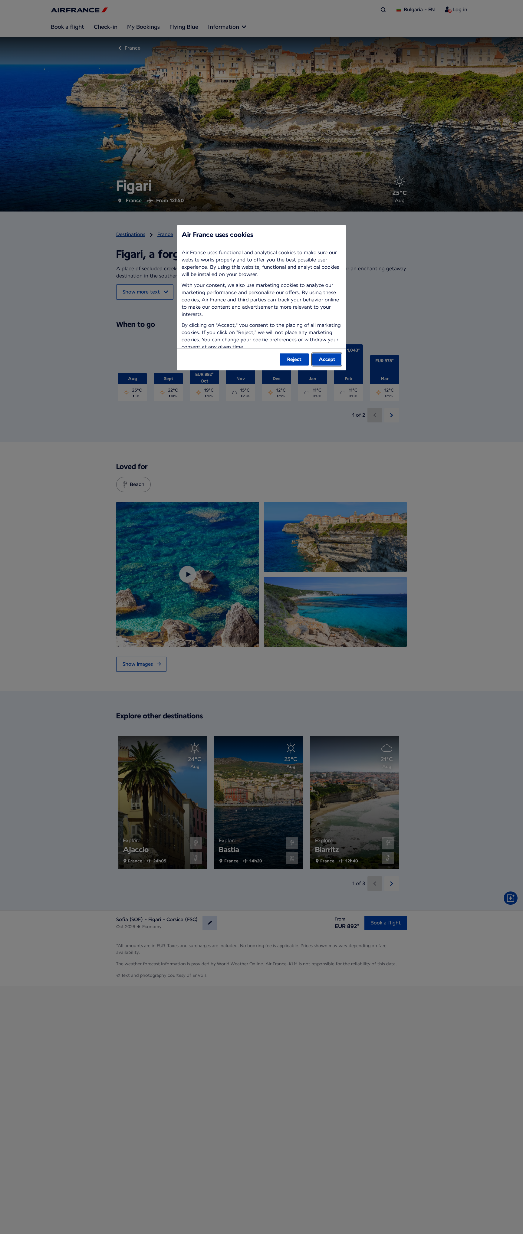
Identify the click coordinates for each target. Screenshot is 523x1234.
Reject (294, 359)
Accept (327, 359)
